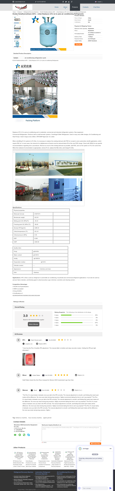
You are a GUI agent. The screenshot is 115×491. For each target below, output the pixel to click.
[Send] (110, 488)
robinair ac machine (21, 417)
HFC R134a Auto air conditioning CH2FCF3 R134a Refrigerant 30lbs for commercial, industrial (66, 486)
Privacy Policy (21, 489)
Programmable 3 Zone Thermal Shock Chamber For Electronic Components (44, 463)
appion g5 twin (47, 417)
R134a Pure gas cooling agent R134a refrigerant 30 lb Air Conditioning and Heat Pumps (66, 478)
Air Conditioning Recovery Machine (65, 473)
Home (56, 7)
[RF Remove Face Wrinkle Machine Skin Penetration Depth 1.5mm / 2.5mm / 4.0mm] (19, 455)
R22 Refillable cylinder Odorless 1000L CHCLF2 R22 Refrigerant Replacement (45, 481)
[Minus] (110, 449)
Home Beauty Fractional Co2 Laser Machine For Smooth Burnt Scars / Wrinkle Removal (31, 464)
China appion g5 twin (30, 489)
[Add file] (79, 488)
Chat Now (96, 7)
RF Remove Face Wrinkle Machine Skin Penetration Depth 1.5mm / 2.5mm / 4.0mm (19, 463)
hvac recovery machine (35, 417)
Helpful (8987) (43, 344)
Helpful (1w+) (78, 390)
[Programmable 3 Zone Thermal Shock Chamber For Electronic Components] (44, 455)
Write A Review (33, 324)
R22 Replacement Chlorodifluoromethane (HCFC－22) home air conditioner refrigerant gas (44, 486)
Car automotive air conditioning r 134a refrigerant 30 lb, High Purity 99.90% (66, 481)
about (65, 7)
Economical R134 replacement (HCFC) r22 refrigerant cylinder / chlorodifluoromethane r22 (45, 478)
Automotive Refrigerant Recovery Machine (42, 473)
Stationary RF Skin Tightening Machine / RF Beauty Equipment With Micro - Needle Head (69, 464)
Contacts (85, 7)
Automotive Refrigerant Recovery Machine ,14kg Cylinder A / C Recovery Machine (57, 463)
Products (75, 7)
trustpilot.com (28, 344)
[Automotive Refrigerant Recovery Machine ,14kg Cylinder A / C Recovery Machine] (57, 455)
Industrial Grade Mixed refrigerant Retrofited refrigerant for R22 (22, 477)
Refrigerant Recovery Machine (31, 12)
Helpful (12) (81, 375)
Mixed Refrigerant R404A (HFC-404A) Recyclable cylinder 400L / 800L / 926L (23, 483)
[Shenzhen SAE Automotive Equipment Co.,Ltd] (22, 7)
